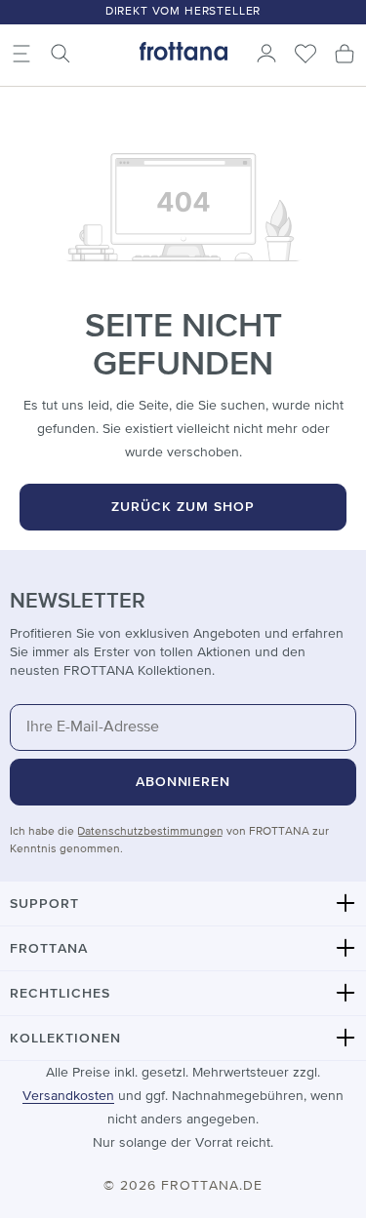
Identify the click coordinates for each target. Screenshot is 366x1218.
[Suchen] (60, 53)
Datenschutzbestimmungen (150, 832)
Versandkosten (68, 1096)
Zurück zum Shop (183, 507)
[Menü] (21, 53)
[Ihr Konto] (266, 53)
